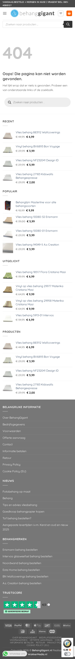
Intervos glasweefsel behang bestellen (27, 556)
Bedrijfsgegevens (14, 424)
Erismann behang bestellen (20, 549)
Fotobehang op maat (16, 491)
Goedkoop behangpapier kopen (23, 511)
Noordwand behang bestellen (22, 563)
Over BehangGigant (15, 417)
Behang (8, 498)
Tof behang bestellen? (17, 518)
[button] (5, 13)
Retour (7, 458)
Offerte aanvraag (14, 437)
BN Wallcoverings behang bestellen (25, 576)
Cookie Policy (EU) (14, 471)
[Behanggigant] (32, 13)
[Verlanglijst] (60, 13)
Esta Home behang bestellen (21, 570)
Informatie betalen (14, 451)
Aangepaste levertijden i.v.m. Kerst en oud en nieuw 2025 (35, 527)
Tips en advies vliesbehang (20, 505)
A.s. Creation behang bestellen (22, 583)
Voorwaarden (12, 431)
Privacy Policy (11, 464)
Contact (8, 444)
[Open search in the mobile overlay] (37, 24)
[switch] (67, 654)
